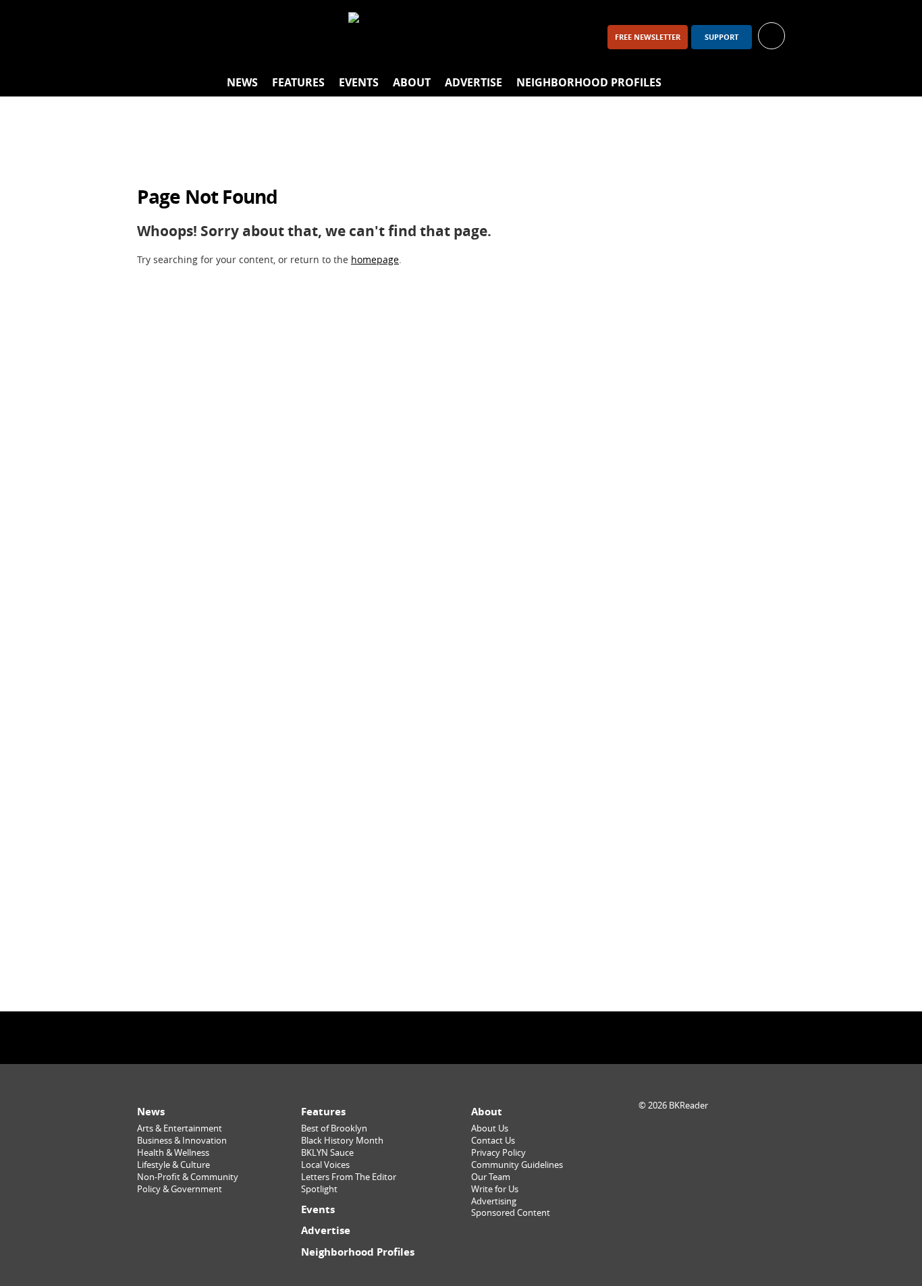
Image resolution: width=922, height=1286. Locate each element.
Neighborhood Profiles (588, 82)
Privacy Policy (498, 1152)
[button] (771, 34)
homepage (375, 259)
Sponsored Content (510, 1213)
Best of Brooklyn (334, 1128)
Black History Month (342, 1140)
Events (359, 82)
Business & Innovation (182, 1140)
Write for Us (494, 1189)
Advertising (493, 1201)
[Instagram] (188, 36)
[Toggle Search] (771, 82)
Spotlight (319, 1189)
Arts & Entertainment (179, 1128)
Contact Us (493, 1140)
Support (721, 37)
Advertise (473, 82)
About (412, 82)
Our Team (490, 1177)
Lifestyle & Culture (173, 1165)
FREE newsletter (647, 37)
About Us (489, 1128)
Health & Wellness (173, 1152)
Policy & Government (179, 1189)
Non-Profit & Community (187, 1177)
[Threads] (223, 36)
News (242, 82)
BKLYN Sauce (327, 1152)
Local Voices (325, 1165)
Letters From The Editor (348, 1177)
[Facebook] (153, 36)
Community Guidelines (517, 1165)
